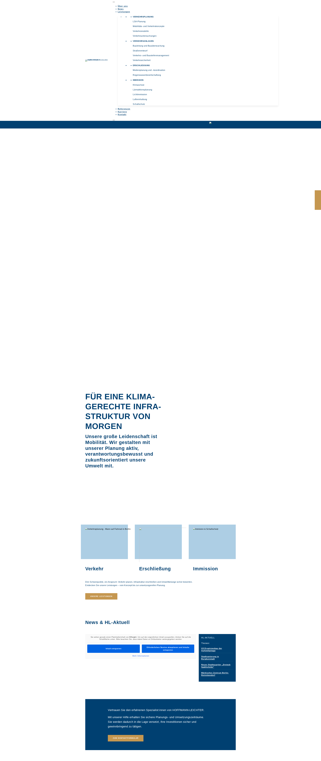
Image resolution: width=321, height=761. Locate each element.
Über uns (123, 6)
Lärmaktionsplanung (142, 90)
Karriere (122, 112)
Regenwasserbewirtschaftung (147, 75)
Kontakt (122, 114)
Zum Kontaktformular (125, 738)
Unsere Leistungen (101, 596)
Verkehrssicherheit (141, 60)
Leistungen (124, 12)
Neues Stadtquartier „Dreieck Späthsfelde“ (215, 666)
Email (318, 200)
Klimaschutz (138, 85)
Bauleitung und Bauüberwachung (149, 46)
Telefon (318, 206)
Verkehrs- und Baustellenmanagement (151, 55)
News (121, 9)
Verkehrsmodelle (141, 31)
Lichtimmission (140, 94)
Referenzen (124, 109)
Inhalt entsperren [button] (114, 649)
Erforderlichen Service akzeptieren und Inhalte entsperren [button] (168, 648)
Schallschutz (139, 104)
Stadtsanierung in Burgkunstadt (210, 657)
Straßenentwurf (140, 51)
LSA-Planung (139, 21)
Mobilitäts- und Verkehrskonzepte (148, 26)
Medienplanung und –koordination (149, 70)
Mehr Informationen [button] (140, 656)
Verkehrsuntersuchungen (144, 36)
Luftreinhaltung (140, 99)
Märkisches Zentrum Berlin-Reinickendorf (215, 674)
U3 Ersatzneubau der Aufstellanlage (211, 649)
